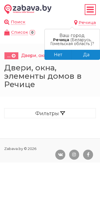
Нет (58, 54)
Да (86, 54)
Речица (87, 22)
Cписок (19, 32)
